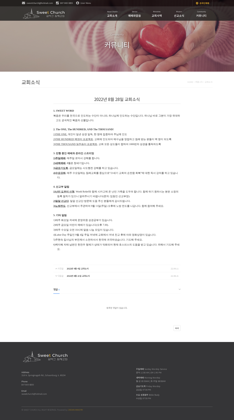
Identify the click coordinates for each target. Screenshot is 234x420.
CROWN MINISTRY (75, 409)
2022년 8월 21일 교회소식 (78, 275)
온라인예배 (204, 3)
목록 (177, 328)
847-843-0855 (27, 384)
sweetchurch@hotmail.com (34, 393)
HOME (190, 81)
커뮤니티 (199, 81)
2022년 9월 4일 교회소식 (78, 268)
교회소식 (209, 81)
